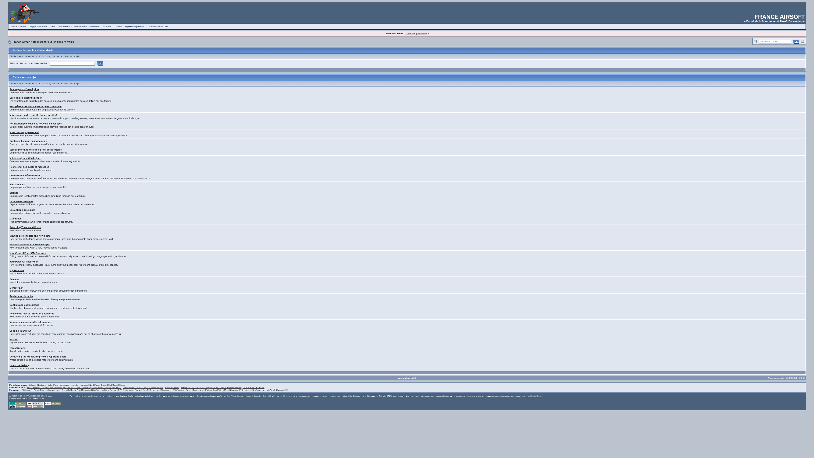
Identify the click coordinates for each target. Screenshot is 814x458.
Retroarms (154, 390)
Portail (13, 26)
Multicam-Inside (172, 388)
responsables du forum (532, 396)
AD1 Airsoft (27, 390)
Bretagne (42, 385)
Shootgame (166, 390)
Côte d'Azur (53, 385)
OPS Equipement (125, 390)
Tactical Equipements (195, 390)
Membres (94, 26)
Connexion (410, 33)
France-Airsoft (21, 41)
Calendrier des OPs (158, 26)
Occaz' (118, 26)
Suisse (122, 385)
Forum (23, 26)
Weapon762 (282, 390)
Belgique (32, 385)
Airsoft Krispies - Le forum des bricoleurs (44, 388)
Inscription (422, 33)
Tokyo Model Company (228, 390)
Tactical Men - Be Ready (253, 388)
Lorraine (84, 385)
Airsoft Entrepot (41, 390)
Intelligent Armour (108, 390)
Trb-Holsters (245, 390)
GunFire (95, 390)
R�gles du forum (38, 26)
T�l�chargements (135, 26)
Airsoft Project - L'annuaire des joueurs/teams (143, 388)
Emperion (86, 390)
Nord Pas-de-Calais (98, 385)
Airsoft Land (54, 390)
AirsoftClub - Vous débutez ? (77, 388)
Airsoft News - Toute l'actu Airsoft (106, 388)
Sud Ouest (113, 385)
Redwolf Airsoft (141, 390)
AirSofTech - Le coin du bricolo (194, 388)
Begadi (65, 390)
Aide (53, 26)
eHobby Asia (75, 390)
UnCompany (258, 390)
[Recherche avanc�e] (802, 41)
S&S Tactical (178, 390)
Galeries (107, 26)
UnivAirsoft (271, 390)
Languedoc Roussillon (69, 385)
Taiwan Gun (211, 390)
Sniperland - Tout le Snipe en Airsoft (225, 388)
